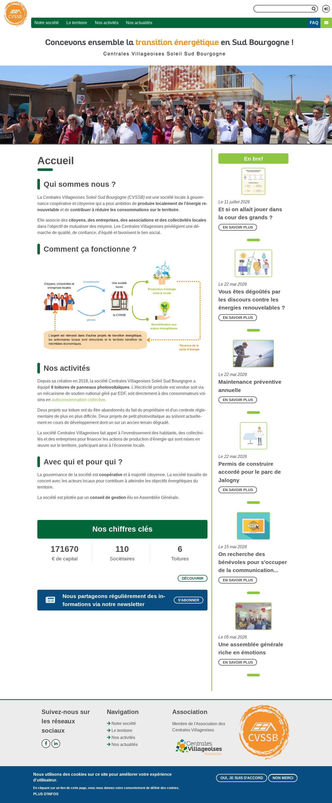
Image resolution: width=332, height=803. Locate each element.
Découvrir (192, 578)
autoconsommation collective (78, 399)
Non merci (283, 778)
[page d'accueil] (15, 14)
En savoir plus (238, 227)
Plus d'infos (45, 794)
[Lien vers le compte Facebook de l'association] (46, 743)
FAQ (314, 22)
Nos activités (107, 22)
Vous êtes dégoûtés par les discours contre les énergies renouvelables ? (251, 300)
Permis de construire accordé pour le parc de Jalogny (249, 472)
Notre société (46, 22)
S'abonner (188, 600)
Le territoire (76, 22)
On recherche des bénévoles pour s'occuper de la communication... (252, 562)
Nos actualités (139, 22)
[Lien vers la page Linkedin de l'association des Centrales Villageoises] (55, 743)
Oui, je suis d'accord (241, 778)
